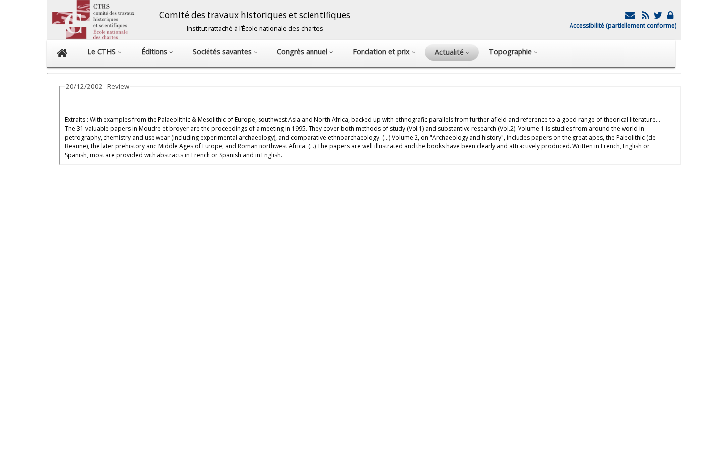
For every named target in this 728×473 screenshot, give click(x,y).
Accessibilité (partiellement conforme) (623, 25)
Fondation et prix (382, 51)
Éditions (155, 51)
